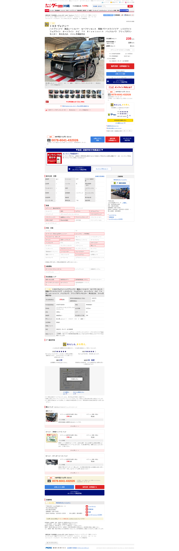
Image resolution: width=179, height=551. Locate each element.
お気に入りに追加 (130, 2)
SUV (67, 10)
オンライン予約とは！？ (102, 168)
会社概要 (69, 547)
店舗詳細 (90, 509)
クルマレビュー (103, 10)
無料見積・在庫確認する (120, 66)
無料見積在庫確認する (112, 139)
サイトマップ (106, 2)
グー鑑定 (89, 10)
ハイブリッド (73, 10)
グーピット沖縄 (112, 10)
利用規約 (75, 547)
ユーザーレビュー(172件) (95, 514)
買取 (118, 10)
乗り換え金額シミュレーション (114, 128)
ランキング (95, 10)
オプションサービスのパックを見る (120, 50)
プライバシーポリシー (83, 547)
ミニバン (63, 10)
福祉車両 (79, 10)
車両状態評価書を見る (120, 120)
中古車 (47, 10)
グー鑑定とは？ (119, 123)
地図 (89, 512)
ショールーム (92, 506)
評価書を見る (74, 379)
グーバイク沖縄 (124, 10)
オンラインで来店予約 (120, 81)
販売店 (100, 6)
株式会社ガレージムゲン (120, 179)
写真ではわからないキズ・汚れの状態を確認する (75, 106)
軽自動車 (57, 10)
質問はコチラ (115, 2)
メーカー (52, 10)
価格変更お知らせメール (112, 125)
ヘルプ (122, 2)
